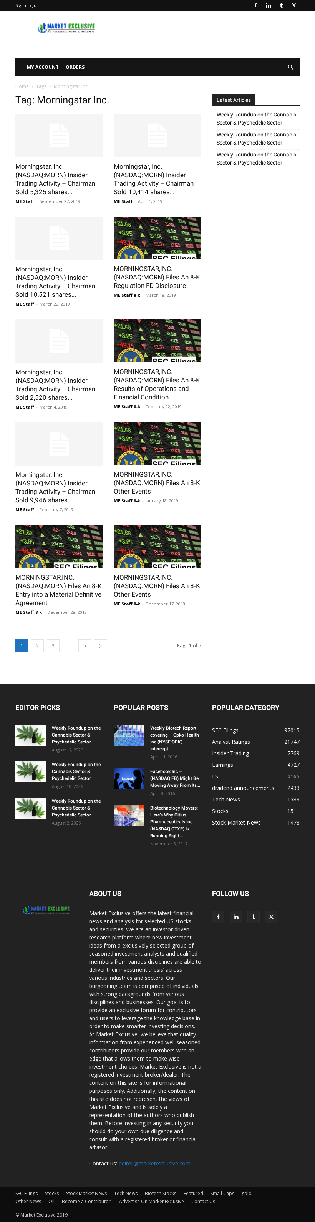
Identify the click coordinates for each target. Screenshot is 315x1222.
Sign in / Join (27, 5)
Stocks (52, 1193)
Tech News (126, 1193)
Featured (193, 1193)
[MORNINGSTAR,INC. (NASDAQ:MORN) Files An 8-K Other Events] (157, 444)
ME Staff (24, 201)
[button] (290, 67)
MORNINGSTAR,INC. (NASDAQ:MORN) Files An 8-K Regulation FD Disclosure (157, 277)
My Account (43, 67)
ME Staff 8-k (127, 295)
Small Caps (222, 1193)
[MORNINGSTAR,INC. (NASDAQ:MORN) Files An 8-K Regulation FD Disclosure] (157, 238)
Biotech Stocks (160, 1193)
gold (247, 1193)
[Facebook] (256, 5)
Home (22, 86)
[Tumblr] (281, 5)
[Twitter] (294, 5)
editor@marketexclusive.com (155, 1163)
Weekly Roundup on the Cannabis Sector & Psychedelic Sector (256, 118)
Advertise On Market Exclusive (151, 1201)
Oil (51, 1201)
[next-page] (100, 645)
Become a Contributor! (87, 1201)
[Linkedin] (268, 5)
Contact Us (203, 1201)
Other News (28, 1201)
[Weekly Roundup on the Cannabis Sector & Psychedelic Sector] (30, 735)
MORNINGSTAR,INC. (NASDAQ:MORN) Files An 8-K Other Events (157, 483)
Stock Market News (86, 1193)
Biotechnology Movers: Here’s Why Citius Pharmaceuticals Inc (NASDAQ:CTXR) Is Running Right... (174, 821)
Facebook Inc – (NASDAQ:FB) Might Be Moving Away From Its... (175, 778)
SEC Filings (26, 1193)
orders (75, 67)
